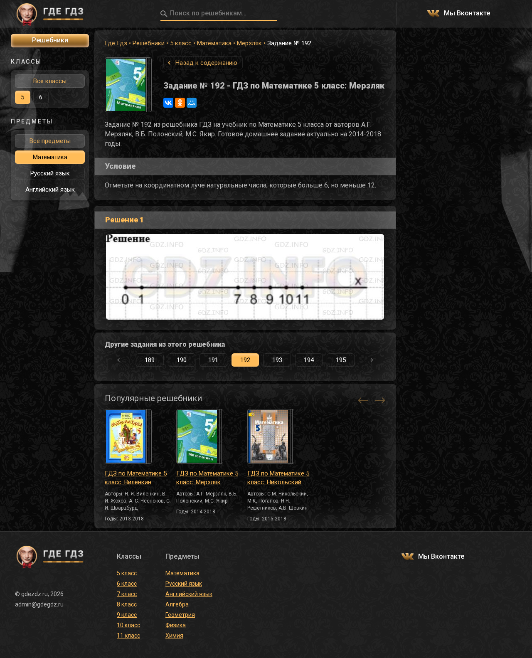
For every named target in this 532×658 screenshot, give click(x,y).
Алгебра (177, 604)
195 (341, 360)
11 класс (128, 635)
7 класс (127, 594)
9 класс (127, 614)
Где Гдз (116, 43)
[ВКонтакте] (168, 103)
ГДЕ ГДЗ (50, 13)
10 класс (128, 625)
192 (245, 360)
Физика (175, 625)
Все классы (49, 81)
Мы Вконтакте (467, 13)
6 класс (127, 583)
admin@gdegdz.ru (39, 604)
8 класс (127, 604)
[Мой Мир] (192, 103)
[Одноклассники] (180, 103)
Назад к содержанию (206, 63)
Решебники (149, 43)
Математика (214, 43)
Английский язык (50, 189)
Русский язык (50, 173)
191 (213, 360)
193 (277, 360)
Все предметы (50, 141)
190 (182, 360)
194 (309, 360)
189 (150, 360)
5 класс (181, 43)
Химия (174, 635)
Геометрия (180, 614)
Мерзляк (249, 43)
